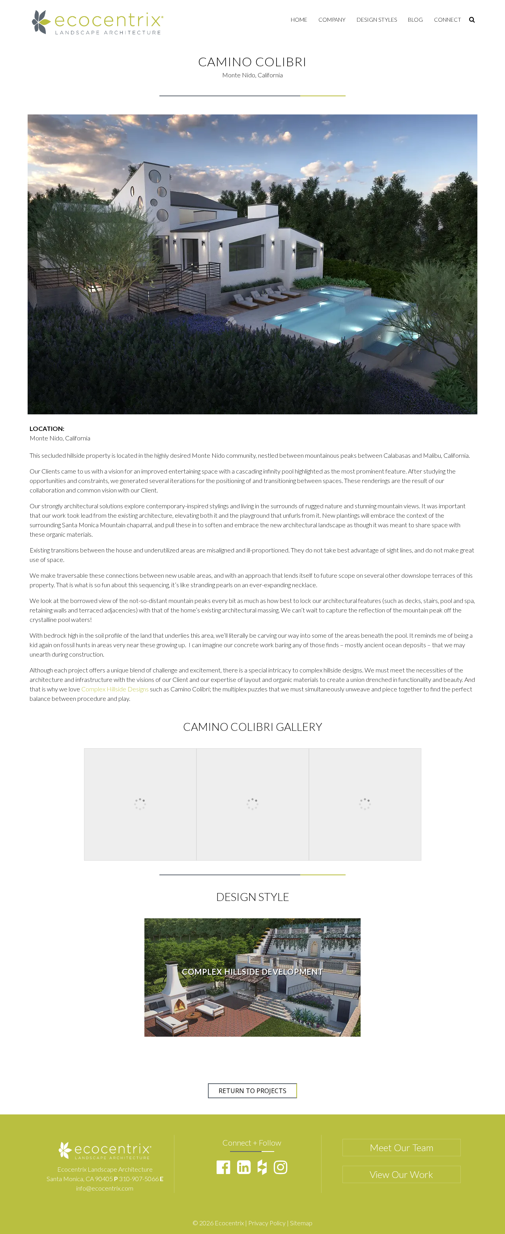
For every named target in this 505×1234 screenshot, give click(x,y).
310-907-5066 (139, 1178)
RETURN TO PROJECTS (252, 1090)
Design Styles (377, 19)
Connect (447, 19)
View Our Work (401, 1174)
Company (332, 19)
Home (299, 19)
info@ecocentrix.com (104, 1188)
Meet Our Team (402, 1147)
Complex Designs (115, 689)
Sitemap (301, 1223)
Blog (415, 19)
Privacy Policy (267, 1223)
